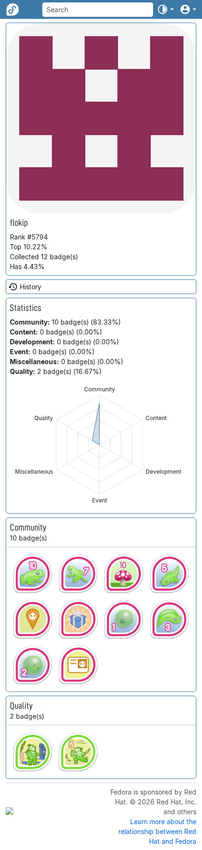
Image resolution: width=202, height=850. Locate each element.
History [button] (30, 287)
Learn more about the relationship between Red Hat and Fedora (157, 831)
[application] (99, 444)
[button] (165, 9)
